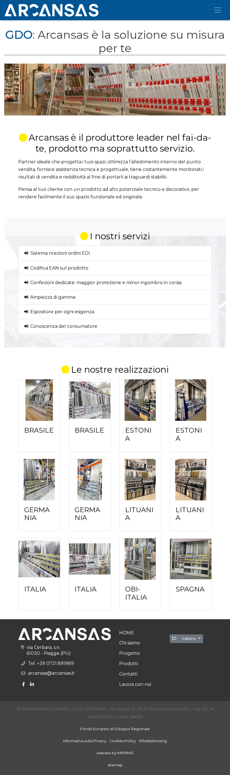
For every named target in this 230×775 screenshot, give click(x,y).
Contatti (128, 674)
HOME (126, 632)
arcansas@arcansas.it (51, 673)
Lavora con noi (135, 684)
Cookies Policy (122, 741)
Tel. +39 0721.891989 (51, 663)
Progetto (129, 653)
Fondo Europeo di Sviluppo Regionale (115, 729)
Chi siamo (129, 643)
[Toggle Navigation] (218, 10)
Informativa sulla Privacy (84, 741)
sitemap (115, 765)
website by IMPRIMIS (115, 753)
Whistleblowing (153, 741)
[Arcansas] (51, 10)
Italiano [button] (189, 638)
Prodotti (128, 663)
